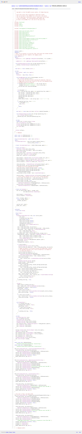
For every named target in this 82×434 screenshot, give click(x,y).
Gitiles (7, 432)
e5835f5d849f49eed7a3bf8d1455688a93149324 (31, 6)
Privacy (10, 432)
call (50, 6)
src (17, 6)
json (80, 432)
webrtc (13, 6)
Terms (14, 432)
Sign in (79, 1)
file (36, 8)
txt (77, 432)
